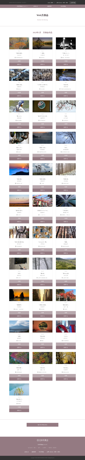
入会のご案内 (50, 2)
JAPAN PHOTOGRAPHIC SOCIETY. (17, 2)
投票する (19, 64)
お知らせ (35, 6)
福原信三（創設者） (53, 447)
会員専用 (72, 2)
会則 (39, 447)
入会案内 (44, 447)
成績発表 (49, 6)
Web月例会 (63, 6)
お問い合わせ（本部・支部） (62, 2)
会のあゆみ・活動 (31, 447)
